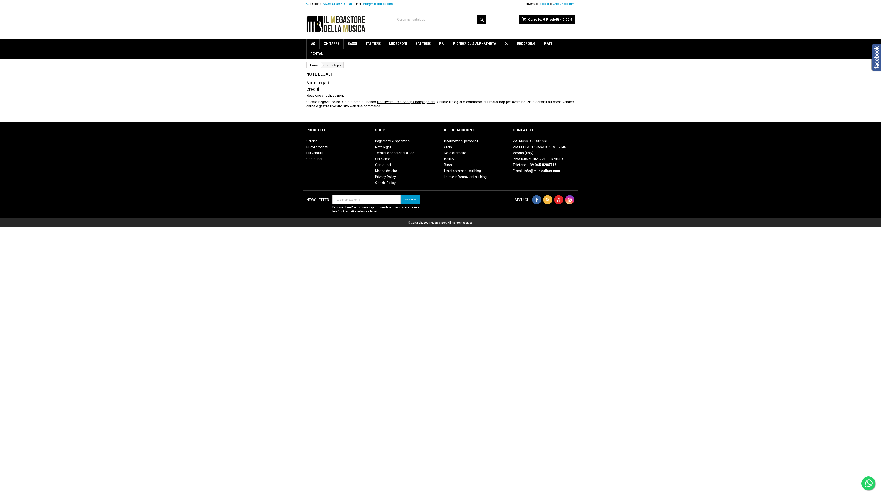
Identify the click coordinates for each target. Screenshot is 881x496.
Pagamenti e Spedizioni (392, 141)
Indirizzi (449, 159)
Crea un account (563, 4)
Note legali (383, 147)
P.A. (442, 43)
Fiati (548, 43)
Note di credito (455, 153)
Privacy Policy (385, 177)
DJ (507, 43)
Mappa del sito (386, 171)
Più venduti (314, 153)
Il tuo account (459, 130)
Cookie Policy (385, 183)
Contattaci (314, 159)
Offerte (311, 141)
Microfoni (398, 43)
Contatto (523, 130)
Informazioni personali (461, 141)
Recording (526, 43)
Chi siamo (382, 159)
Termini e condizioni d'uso (394, 153)
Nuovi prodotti (317, 147)
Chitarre (331, 43)
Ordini (448, 147)
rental (317, 54)
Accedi (544, 4)
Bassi (352, 43)
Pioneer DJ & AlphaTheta (474, 43)
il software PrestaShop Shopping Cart (406, 102)
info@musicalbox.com (378, 4)
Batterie (423, 43)
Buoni (448, 165)
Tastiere (373, 43)
